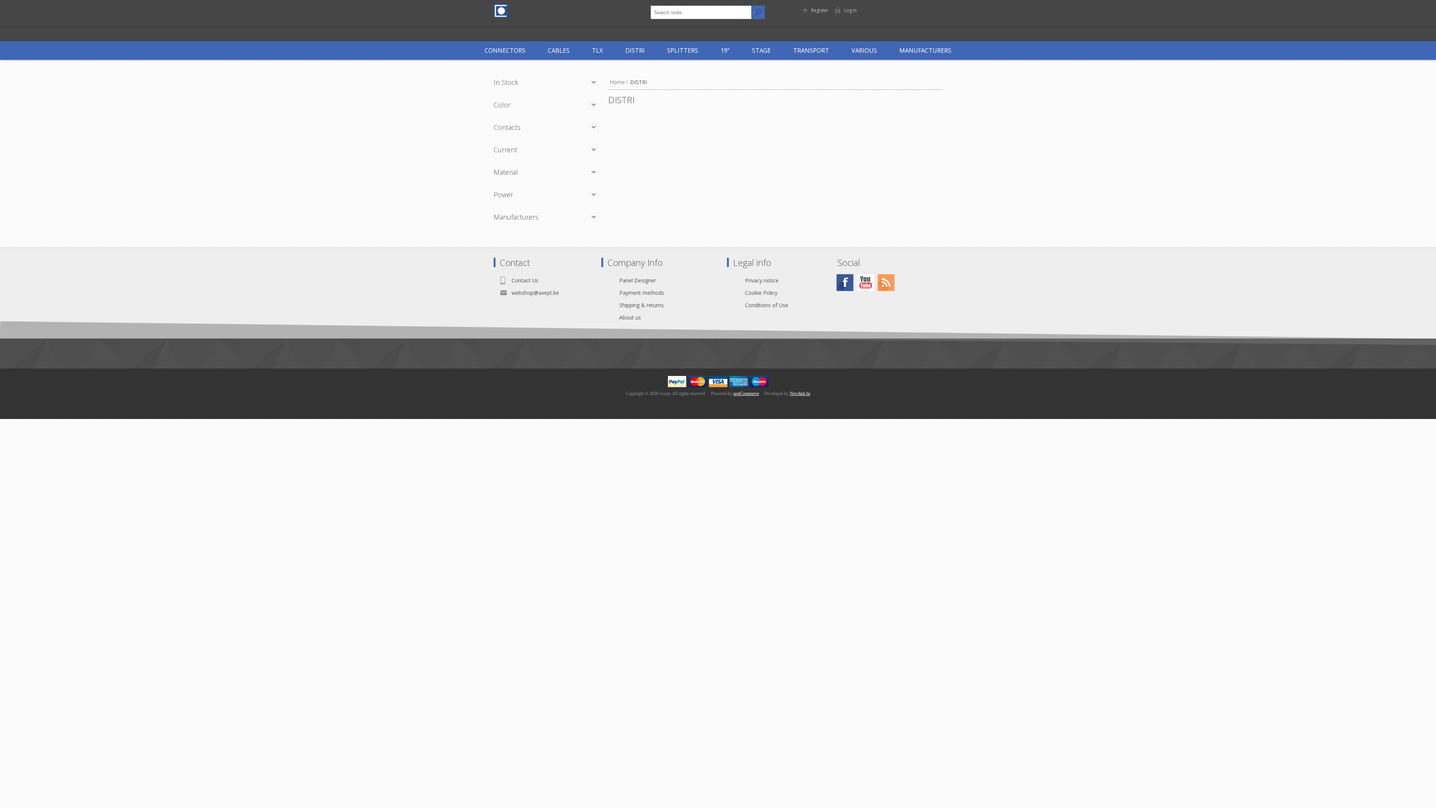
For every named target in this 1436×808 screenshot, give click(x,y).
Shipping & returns (641, 305)
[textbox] (701, 12)
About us (630, 317)
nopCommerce (746, 393)
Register (819, 10)
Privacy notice (762, 280)
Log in (850, 10)
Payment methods (641, 292)
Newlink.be (800, 393)
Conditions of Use (766, 305)
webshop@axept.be (535, 292)
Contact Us (525, 280)
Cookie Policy (761, 292)
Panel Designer (637, 280)
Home (617, 82)
